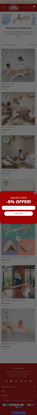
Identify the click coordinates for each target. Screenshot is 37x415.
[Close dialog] (35, 193)
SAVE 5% (18, 213)
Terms (27, 218)
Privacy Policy (24, 218)
